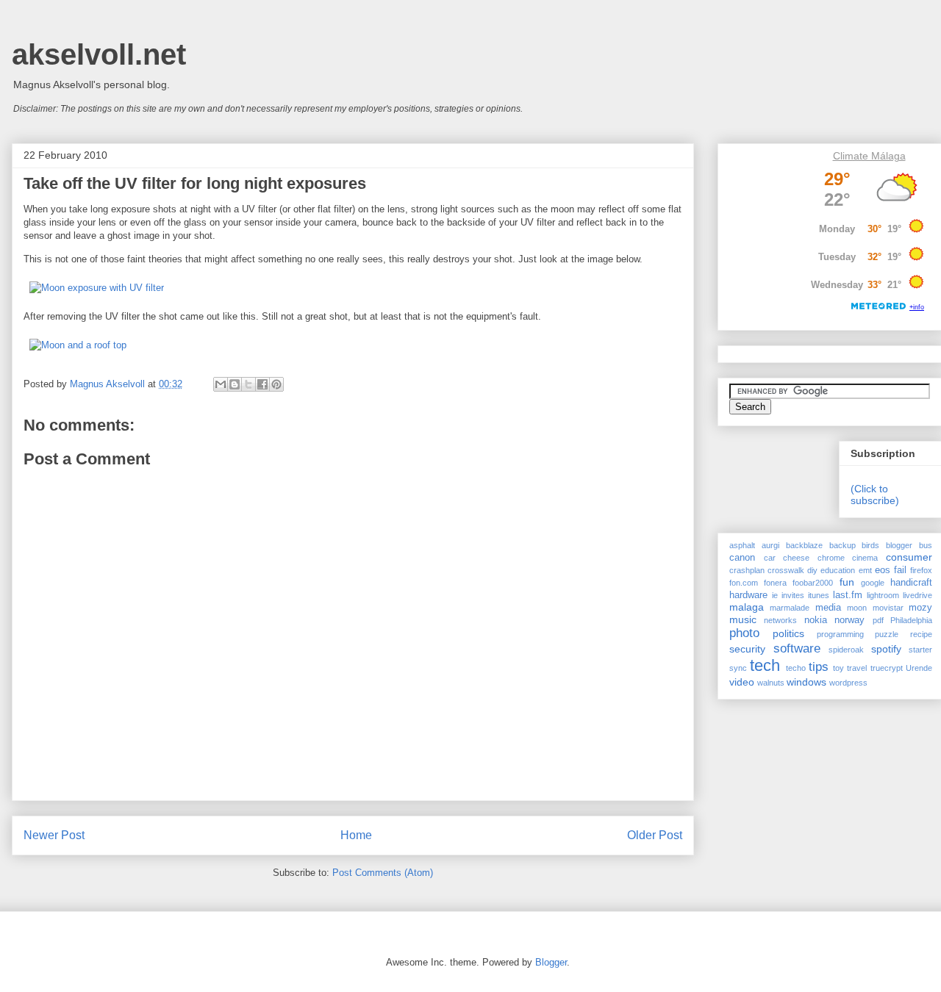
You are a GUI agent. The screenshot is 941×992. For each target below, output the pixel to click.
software (796, 648)
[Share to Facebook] (262, 384)
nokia (815, 620)
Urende (919, 668)
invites (792, 595)
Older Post (654, 835)
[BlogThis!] (234, 384)
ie (775, 595)
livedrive (917, 595)
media (828, 608)
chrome (831, 557)
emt (865, 570)
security (747, 649)
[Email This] (220, 384)
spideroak (846, 649)
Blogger (551, 962)
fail (900, 570)
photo (744, 633)
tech (765, 665)
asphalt (742, 545)
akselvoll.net (99, 54)
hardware (748, 595)
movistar (888, 607)
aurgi (770, 545)
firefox (921, 570)
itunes (818, 595)
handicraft (911, 583)
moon (857, 607)
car (770, 557)
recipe (921, 634)
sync (738, 668)
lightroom (883, 595)
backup (842, 545)
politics (788, 633)
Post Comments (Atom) (382, 872)
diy (812, 570)
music (742, 619)
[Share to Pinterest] (276, 384)
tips (819, 667)
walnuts (770, 682)
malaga (746, 607)
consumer (909, 557)
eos (882, 570)
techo (796, 668)
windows (806, 682)
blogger (899, 545)
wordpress (848, 682)
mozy (920, 608)
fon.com (743, 582)
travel (857, 668)
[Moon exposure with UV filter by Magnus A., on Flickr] (97, 287)
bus (925, 545)
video (741, 682)
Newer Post (54, 835)
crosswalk (786, 570)
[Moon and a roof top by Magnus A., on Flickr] (78, 345)
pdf (878, 620)
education (837, 570)
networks (780, 620)
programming (840, 634)
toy (838, 668)
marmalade (789, 607)
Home (356, 835)
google (872, 582)
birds (870, 545)
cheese (796, 557)
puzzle (886, 634)
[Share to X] (248, 384)
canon (742, 558)
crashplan (747, 570)
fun (847, 582)
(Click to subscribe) (875, 494)
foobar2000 (812, 582)
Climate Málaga (869, 156)
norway (849, 620)
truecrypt (886, 668)
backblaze (804, 545)
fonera (775, 582)
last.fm (847, 595)
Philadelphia (911, 620)
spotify (886, 649)
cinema (865, 557)
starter (920, 649)
